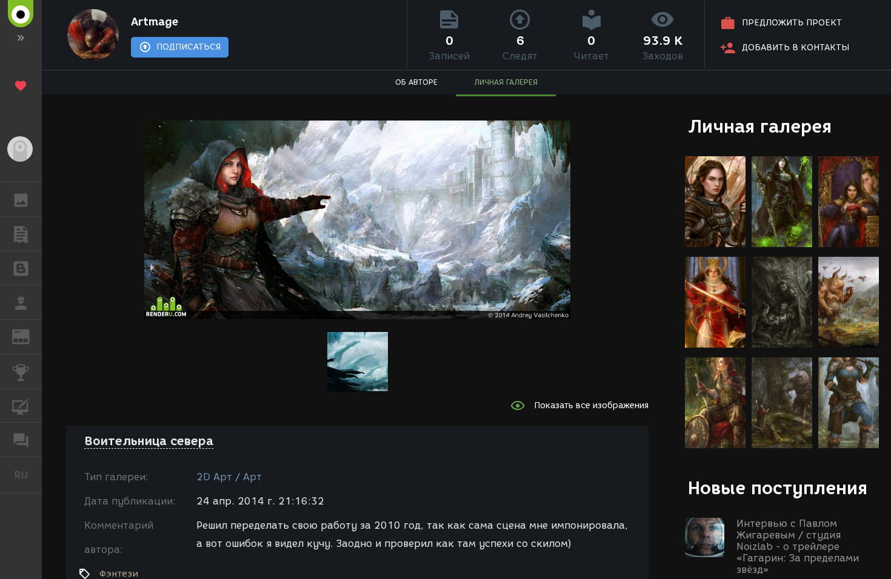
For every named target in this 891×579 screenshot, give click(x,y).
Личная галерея (760, 126)
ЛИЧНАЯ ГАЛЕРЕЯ (506, 82)
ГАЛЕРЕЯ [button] (21, 199)
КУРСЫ (21, 406)
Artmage (154, 21)
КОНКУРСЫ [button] (21, 371)
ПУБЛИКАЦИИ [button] (21, 234)
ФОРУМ (21, 440)
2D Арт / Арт (229, 477)
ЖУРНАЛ (28, 336)
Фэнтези (118, 573)
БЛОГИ (21, 268)
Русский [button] (28, 475)
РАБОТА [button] (21, 302)
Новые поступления (777, 487)
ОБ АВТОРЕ (416, 82)
